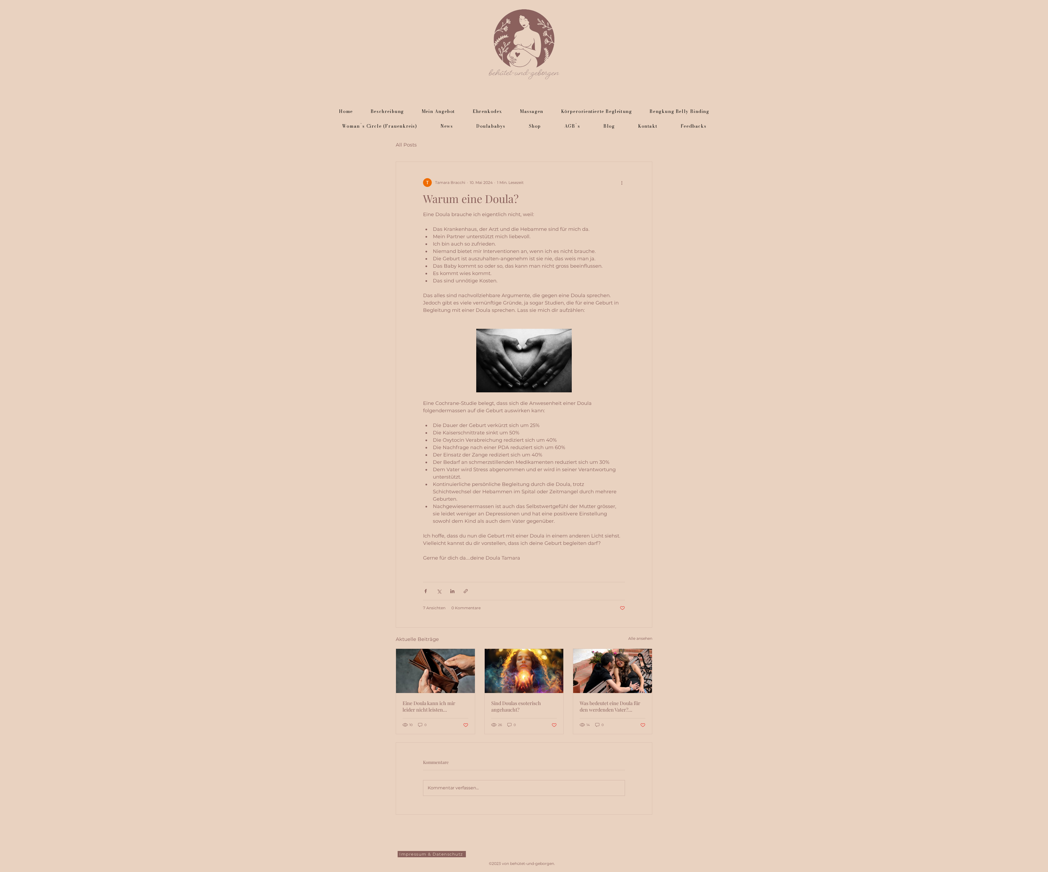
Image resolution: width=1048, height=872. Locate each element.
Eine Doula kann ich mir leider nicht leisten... (429, 706)
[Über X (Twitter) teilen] (439, 591)
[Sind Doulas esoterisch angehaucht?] (524, 671)
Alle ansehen (640, 638)
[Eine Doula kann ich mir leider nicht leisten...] (435, 671)
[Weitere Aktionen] (621, 182)
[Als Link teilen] (465, 591)
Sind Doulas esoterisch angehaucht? (516, 706)
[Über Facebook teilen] (425, 591)
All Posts (406, 145)
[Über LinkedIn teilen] (452, 591)
